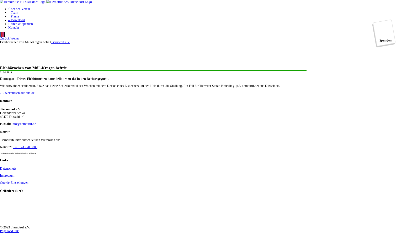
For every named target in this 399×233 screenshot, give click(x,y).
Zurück (5, 38)
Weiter (14, 38)
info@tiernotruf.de (24, 124)
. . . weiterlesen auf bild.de (17, 93)
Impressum (7, 175)
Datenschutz (8, 168)
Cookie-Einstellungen (14, 182)
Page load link (9, 231)
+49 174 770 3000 (25, 147)
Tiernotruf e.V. (60, 42)
